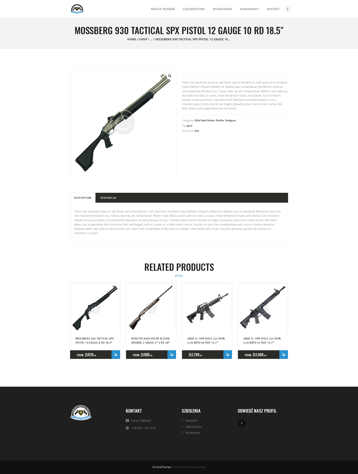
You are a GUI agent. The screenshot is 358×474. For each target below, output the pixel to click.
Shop (143, 39)
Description (82, 197)
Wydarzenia (192, 433)
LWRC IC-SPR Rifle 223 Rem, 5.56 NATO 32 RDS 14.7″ (262, 340)
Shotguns (230, 120)
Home (131, 39)
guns (189, 125)
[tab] (82, 198)
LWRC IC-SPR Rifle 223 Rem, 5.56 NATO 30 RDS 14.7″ (206, 340)
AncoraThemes (162, 467)
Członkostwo (193, 427)
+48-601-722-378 (143, 428)
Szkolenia (191, 420)
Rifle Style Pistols (205, 120)
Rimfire (220, 120)
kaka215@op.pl (141, 420)
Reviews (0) (108, 197)
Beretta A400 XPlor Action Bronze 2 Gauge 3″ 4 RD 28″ (150, 340)
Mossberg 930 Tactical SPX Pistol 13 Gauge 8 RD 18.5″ (95, 340)
